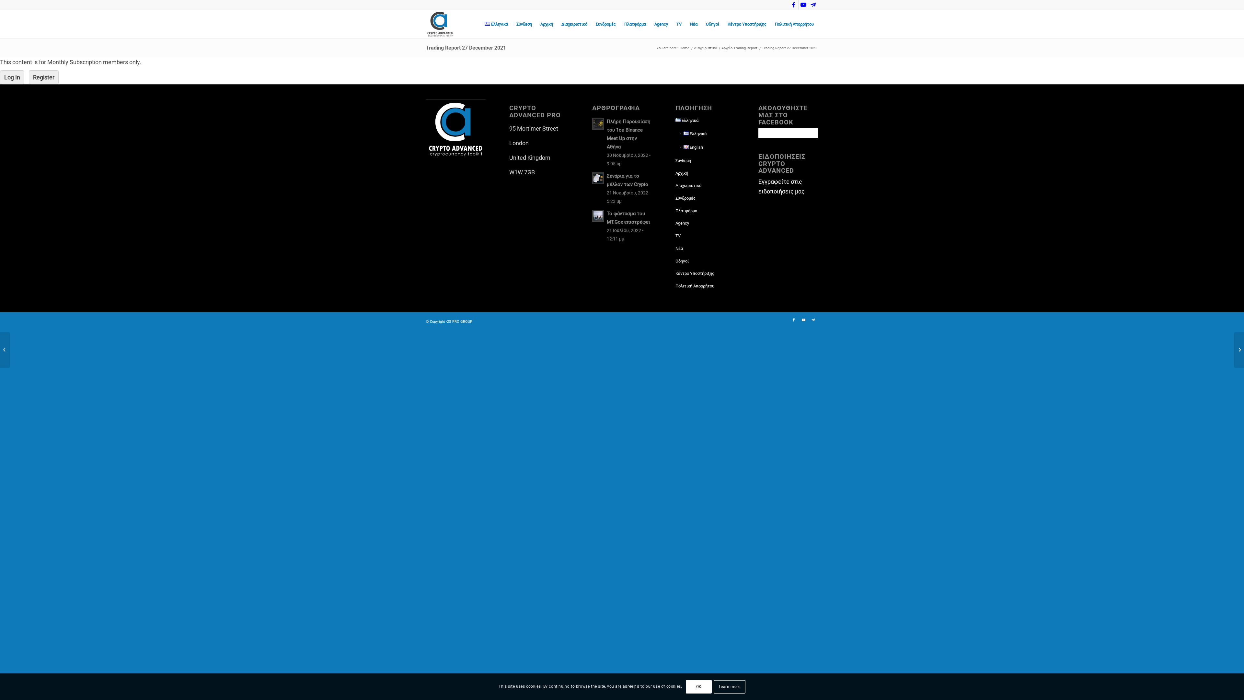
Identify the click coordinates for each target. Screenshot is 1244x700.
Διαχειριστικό (688, 185)
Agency (682, 223)
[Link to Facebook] (793, 5)
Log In (12, 77)
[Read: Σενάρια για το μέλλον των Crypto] (598, 178)
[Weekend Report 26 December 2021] (5, 350)
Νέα (679, 248)
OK (699, 686)
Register (43, 77)
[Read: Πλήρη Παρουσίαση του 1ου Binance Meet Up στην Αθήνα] (598, 124)
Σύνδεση (683, 160)
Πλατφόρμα (686, 210)
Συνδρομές (685, 198)
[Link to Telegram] (813, 5)
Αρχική (681, 173)
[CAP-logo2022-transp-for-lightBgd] (440, 24)
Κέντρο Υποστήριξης (694, 273)
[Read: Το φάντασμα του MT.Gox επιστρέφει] (598, 216)
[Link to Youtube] (803, 5)
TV (678, 235)
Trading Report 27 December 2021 (466, 48)
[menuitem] (496, 24)
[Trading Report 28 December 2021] (1239, 350)
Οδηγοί (682, 261)
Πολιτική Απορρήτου (694, 286)
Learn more (730, 686)
